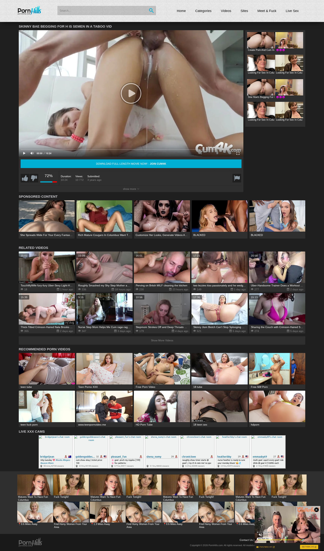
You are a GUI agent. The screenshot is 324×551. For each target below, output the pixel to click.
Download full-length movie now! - (131, 163)
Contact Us (246, 539)
